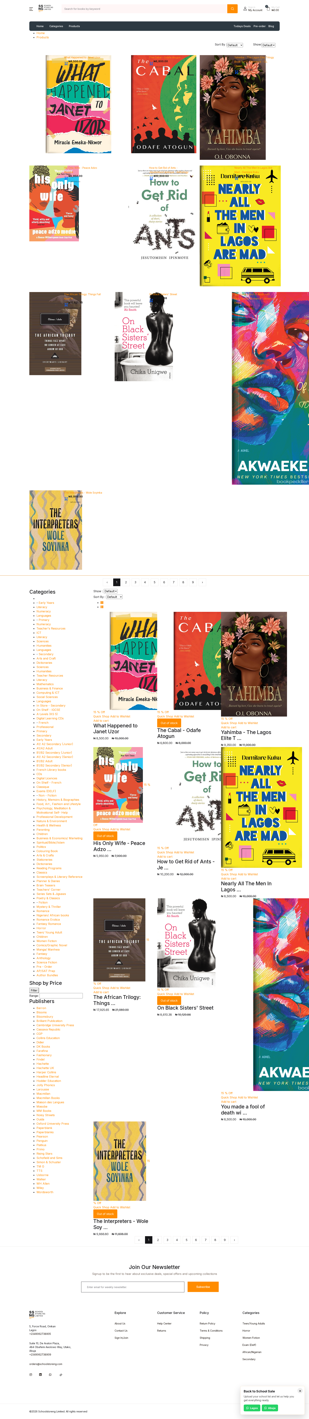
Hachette (42, 1063)
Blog (271, 26)
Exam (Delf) (249, 1344)
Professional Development (54, 817)
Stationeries (44, 859)
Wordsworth (44, 1192)
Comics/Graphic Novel (51, 945)
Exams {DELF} (46, 791)
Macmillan (43, 1093)
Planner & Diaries (48, 881)
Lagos (254, 1408)
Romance (42, 911)
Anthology (43, 958)
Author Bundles (47, 975)
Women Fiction (46, 941)
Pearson (42, 1136)
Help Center (164, 1323)
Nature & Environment (51, 821)
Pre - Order (44, 966)
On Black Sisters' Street (163, 294)
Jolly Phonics (45, 1085)
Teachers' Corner (48, 889)
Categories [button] (56, 26)
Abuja (272, 1408)
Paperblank (44, 1128)
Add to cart (101, 720)
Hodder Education (48, 1081)
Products (74, 26)
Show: (257, 44)
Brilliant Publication (49, 1021)
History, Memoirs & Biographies (57, 799)
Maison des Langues (50, 1102)
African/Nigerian (251, 1352)
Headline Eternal (47, 1076)
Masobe (41, 1106)
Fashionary (44, 1055)
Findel (40, 1059)
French (43, 722)
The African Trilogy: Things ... (117, 1000)
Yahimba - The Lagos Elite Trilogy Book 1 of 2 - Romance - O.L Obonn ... (254, 61)
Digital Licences (46, 778)
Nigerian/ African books (52, 915)
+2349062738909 (40, 1354)
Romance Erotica (48, 919)
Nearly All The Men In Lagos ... (246, 886)
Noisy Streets (45, 1115)
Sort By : (221, 44)
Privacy (204, 1344)
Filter (34, 990)
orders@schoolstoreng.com (45, 1363)
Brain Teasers (45, 885)
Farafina (42, 1051)
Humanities (44, 645)
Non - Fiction (48, 795)
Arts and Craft (46, 658)
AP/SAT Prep (45, 971)
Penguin (42, 1141)
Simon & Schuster (48, 1162)
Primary (44, 620)
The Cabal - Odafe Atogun (165, 57)
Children (42, 834)
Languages (43, 615)
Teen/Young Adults (253, 1323)
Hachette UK (45, 1068)
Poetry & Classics (48, 898)
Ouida (40, 1119)
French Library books (51, 769)
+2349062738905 (40, 1333)
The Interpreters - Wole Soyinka (83, 492)
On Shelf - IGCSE (48, 710)
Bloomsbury (44, 1016)
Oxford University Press (52, 1123)
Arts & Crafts (45, 855)
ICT (38, 632)
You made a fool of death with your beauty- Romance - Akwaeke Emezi (254, 298)
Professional (44, 727)
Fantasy (41, 954)
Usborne (42, 1175)
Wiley (40, 1188)
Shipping (205, 1337)
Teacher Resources (49, 675)
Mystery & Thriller (48, 906)
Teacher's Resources (50, 628)
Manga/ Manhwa (48, 949)
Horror (41, 928)
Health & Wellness (48, 825)
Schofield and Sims (49, 1158)
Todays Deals (242, 26)
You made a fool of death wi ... (243, 1110)
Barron (41, 1008)
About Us (120, 1323)
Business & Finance (49, 688)
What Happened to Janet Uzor (82, 57)
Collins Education (48, 1038)
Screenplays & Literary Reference (59, 877)
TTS (39, 1170)
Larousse (42, 1089)
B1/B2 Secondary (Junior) (54, 752)
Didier (40, 1042)
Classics (41, 872)
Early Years (46, 603)
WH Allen (43, 1183)
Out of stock (169, 723)
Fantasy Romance (48, 924)
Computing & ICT (48, 692)
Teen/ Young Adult (49, 932)
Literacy (41, 607)
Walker (41, 1179)
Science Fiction (46, 962)
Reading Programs (49, 868)
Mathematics (45, 684)
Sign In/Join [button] (121, 1337)
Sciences (42, 641)
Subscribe (203, 1287)
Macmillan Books (48, 1098)
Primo (40, 1149)
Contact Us (121, 1330)
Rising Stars (44, 1153)
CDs (39, 774)
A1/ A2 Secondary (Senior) (54, 757)
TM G (40, 1166)
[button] (31, 9)
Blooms (41, 1012)
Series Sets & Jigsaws (51, 894)
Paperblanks (45, 1132)
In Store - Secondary (50, 705)
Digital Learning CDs (50, 718)
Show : (98, 591)
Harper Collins (46, 1072)
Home (40, 26)
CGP (39, 1033)
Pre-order (260, 26)
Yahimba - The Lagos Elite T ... (246, 735)
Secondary (46, 654)
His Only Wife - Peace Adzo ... (119, 846)
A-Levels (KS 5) (47, 714)
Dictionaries (44, 662)
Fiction (43, 902)
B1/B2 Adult (44, 761)
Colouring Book (47, 851)
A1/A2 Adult (44, 748)
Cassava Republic (48, 1029)
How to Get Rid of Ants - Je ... (186, 865)
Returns (161, 1330)
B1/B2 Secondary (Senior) (54, 765)
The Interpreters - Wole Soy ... (120, 1224)
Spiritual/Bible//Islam (50, 842)
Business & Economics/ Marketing (59, 838)
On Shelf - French (48, 782)
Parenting (43, 829)
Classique (42, 787)
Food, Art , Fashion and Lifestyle (58, 804)
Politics (41, 847)
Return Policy (207, 1323)
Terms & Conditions (211, 1330)
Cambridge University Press (55, 1025)
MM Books (43, 1111)
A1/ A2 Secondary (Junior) (54, 744)
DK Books (43, 1046)
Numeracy (43, 611)
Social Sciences (47, 697)
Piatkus (41, 1145)
